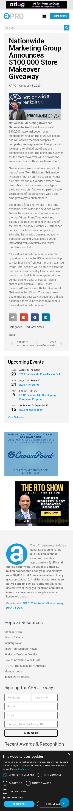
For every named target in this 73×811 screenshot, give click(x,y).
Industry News (35, 327)
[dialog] (36, 781)
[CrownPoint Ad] (31, 454)
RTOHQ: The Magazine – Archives (25, 665)
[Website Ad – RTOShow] (42, 503)
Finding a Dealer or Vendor (20, 654)
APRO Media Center (16, 677)
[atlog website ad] (36, 4)
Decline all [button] (53, 804)
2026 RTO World (29, 384)
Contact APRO (13, 631)
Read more (23, 768)
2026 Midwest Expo (31, 409)
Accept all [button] (19, 804)
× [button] (69, 754)
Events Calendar (14, 637)
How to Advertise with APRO (22, 660)
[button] (44, 16)
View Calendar (16, 417)
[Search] (66, 27)
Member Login (13, 671)
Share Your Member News (20, 648)
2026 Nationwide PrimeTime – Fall (39, 374)
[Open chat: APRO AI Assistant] (64, 802)
